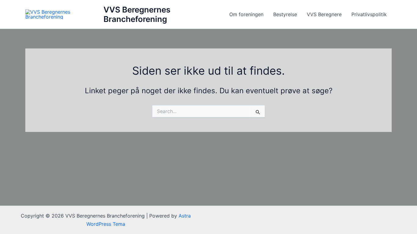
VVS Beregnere (324, 14)
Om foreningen (246, 14)
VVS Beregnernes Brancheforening (136, 14)
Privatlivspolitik (369, 14)
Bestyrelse (285, 14)
